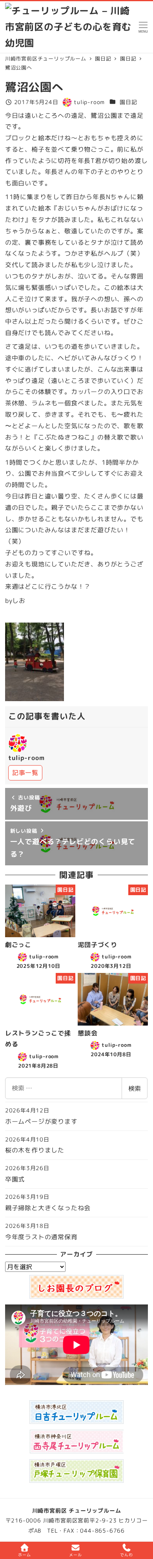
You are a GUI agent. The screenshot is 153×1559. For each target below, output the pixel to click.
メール (75, 1554)
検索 (134, 1088)
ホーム (24, 1554)
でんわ (126, 1554)
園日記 (128, 102)
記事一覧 (25, 772)
